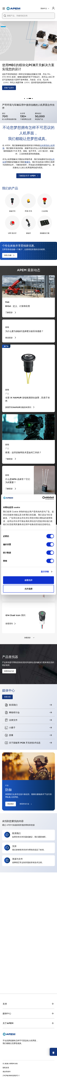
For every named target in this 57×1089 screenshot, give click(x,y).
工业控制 (44, 211)
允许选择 (28, 589)
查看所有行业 (24, 804)
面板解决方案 (44, 233)
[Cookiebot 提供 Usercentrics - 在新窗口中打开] (42, 498)
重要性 (27, 162)
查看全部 (7, 697)
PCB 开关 (28, 211)
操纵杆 (28, 233)
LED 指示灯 (12, 233)
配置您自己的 (9, 671)
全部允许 (28, 580)
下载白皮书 (8, 81)
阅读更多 (10, 804)
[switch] (50, 544)
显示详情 (45, 571)
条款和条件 (7, 1072)
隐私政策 (6, 1068)
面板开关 (12, 211)
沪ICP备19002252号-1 (11, 1076)
